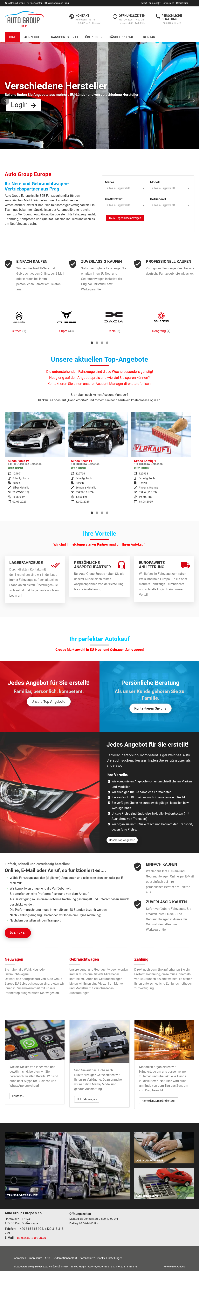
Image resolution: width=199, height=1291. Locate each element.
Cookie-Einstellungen (109, 1258)
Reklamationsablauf (65, 1258)
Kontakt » (18, 1096)
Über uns (92, 37)
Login (19, 105)
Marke (109, 182)
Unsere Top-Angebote (48, 701)
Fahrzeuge (31, 37)
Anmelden (168, 3)
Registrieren (182, 3)
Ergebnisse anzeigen (125, 218)
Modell (155, 182)
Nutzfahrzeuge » (87, 1099)
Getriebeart (158, 199)
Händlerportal (121, 37)
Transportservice (64, 37)
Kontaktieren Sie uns (150, 708)
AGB (47, 1258)
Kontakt (150, 37)
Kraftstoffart (113, 199)
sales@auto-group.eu (31, 1238)
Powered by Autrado (174, 1266)
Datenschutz (87, 1258)
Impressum (35, 1258)
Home (12, 37)
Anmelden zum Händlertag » (159, 1100)
